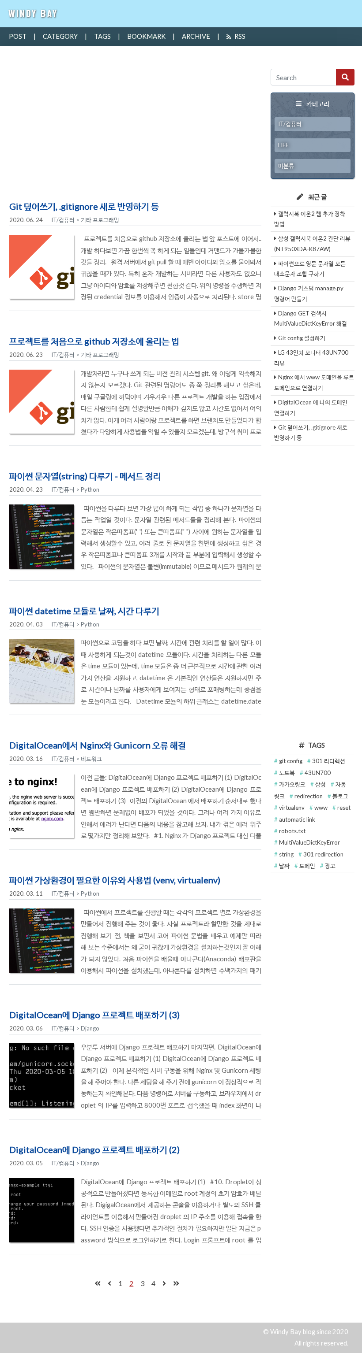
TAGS (102, 36)
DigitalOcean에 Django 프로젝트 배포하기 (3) (94, 1014)
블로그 (340, 796)
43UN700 (318, 772)
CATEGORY (60, 36)
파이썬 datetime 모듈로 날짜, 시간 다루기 (84, 610)
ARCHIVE (196, 36)
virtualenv (292, 807)
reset (344, 807)
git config (291, 760)
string (287, 854)
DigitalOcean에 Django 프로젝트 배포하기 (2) (94, 1149)
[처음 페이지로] (97, 1283)
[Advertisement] (135, 132)
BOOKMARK (146, 36)
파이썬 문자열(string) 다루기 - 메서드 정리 (85, 476)
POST (17, 36)
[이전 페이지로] (109, 1283)
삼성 (321, 784)
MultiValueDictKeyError (309, 842)
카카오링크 (293, 784)
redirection (309, 796)
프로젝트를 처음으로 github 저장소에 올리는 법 (94, 341)
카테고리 (317, 103)
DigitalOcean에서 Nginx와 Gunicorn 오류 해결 (97, 745)
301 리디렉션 (328, 760)
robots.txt (292, 830)
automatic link (297, 819)
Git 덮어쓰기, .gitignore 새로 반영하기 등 (84, 206)
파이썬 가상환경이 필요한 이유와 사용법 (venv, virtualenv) (114, 880)
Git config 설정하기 (301, 337)
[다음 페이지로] (164, 1283)
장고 (330, 865)
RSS (239, 36)
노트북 (287, 772)
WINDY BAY (33, 13)
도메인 (308, 865)
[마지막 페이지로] (176, 1283)
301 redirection (323, 854)
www (321, 807)
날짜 (285, 865)
